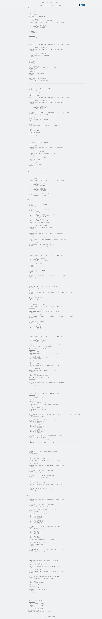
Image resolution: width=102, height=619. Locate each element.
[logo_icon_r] (82, 5)
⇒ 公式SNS (31, 13)
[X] (79, 5)
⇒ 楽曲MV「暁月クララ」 (34, 68)
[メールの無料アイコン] (84, 5)
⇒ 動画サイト (32, 134)
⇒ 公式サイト (32, 17)
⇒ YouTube (31, 31)
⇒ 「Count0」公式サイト (34, 287)
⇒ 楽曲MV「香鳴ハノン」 (34, 71)
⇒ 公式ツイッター (32, 410)
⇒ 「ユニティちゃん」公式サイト (36, 288)
